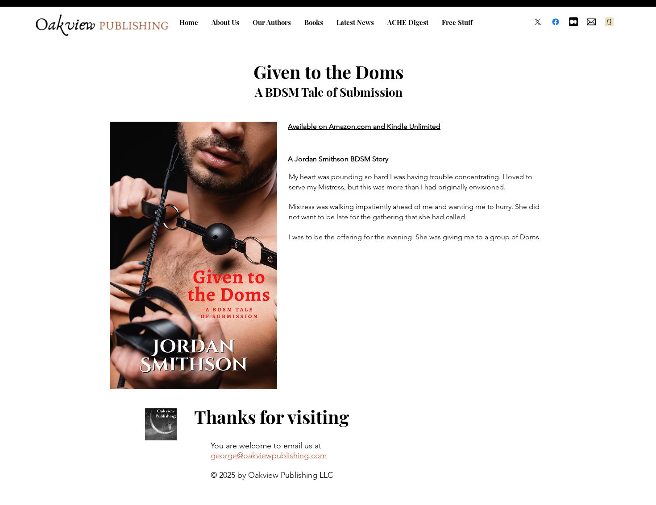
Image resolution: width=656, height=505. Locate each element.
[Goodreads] (609, 21)
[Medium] (573, 21)
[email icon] (591, 21)
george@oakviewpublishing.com (269, 455)
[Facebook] (555, 21)
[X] (537, 21)
